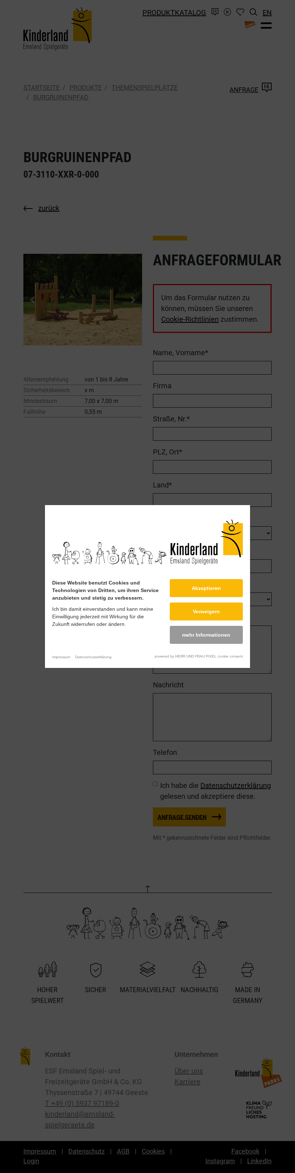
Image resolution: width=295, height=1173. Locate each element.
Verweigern (206, 611)
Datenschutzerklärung (93, 657)
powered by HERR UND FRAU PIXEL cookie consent (199, 656)
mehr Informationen (206, 635)
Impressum (61, 657)
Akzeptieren (206, 588)
